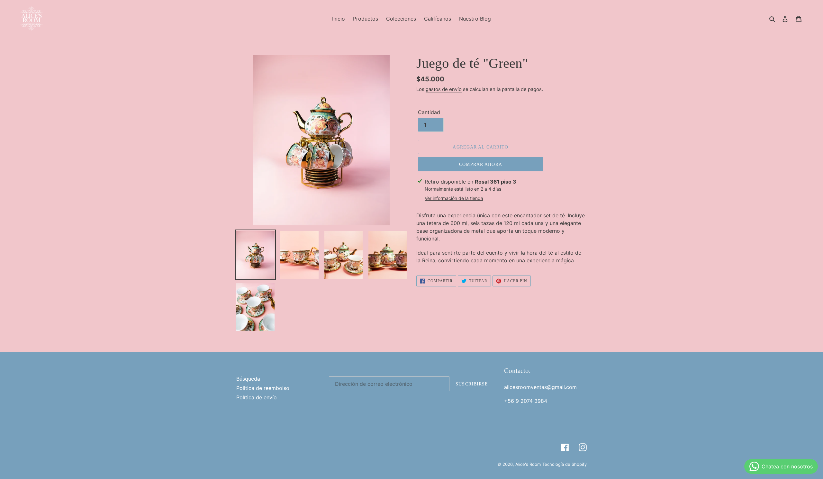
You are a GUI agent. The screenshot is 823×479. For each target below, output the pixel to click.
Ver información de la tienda (454, 198)
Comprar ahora (480, 164)
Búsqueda (248, 378)
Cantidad (429, 112)
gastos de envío (444, 89)
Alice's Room (528, 464)
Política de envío (256, 397)
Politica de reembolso (262, 388)
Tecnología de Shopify (564, 464)
